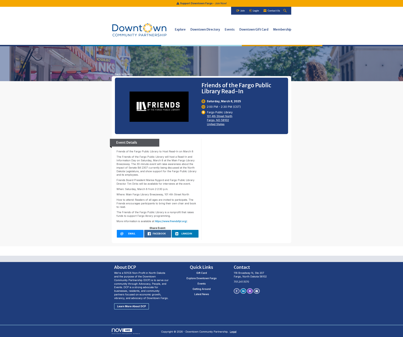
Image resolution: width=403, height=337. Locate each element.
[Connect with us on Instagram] (250, 291)
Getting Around (202, 289)
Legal (233, 331)
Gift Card (201, 272)
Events (230, 29)
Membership (282, 29)
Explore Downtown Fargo (202, 278)
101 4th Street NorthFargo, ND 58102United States (219, 120)
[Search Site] (285, 11)
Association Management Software (126, 333)
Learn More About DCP (131, 306)
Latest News (201, 294)
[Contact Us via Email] (257, 291)
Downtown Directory (205, 29)
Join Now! (221, 3)
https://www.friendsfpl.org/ (171, 221)
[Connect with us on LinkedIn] (243, 291)
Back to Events (124, 74)
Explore (180, 29)
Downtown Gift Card (253, 29)
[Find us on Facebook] (237, 291)
